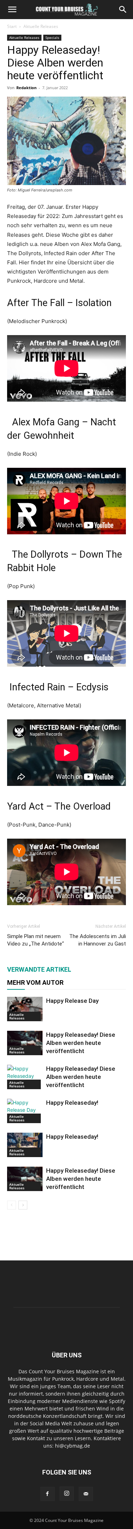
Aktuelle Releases (40, 26)
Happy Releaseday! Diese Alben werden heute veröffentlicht (80, 1042)
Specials (52, 37)
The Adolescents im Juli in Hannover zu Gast (97, 940)
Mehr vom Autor (35, 982)
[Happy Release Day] (25, 1009)
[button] (12, 9)
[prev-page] (11, 1205)
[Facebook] (47, 1494)
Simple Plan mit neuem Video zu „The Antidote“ (35, 940)
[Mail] (86, 1494)
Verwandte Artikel (39, 969)
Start (12, 26)
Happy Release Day (72, 1000)
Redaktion (26, 87)
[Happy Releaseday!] (25, 1111)
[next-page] (22, 1205)
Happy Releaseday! (72, 1102)
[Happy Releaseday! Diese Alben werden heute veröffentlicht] (25, 1043)
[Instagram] (67, 1494)
